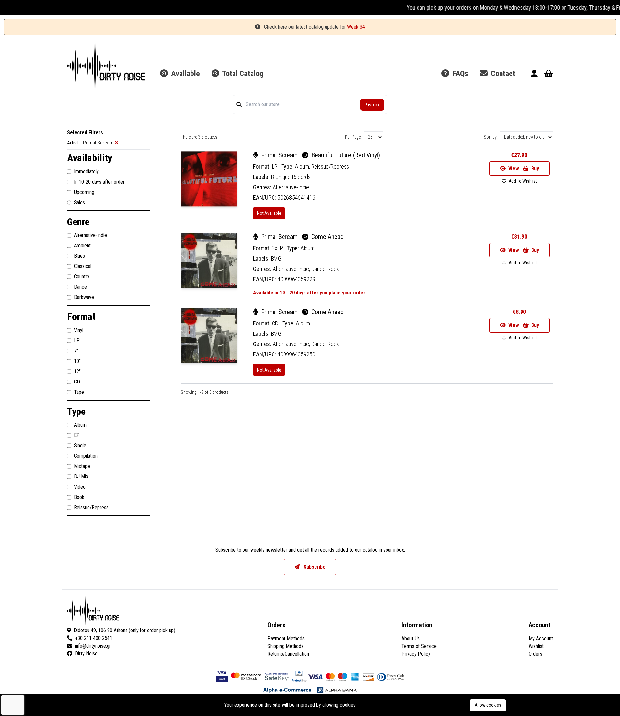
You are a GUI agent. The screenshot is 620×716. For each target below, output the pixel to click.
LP (77, 340)
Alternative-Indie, (292, 268)
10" (77, 361)
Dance (80, 287)
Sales (79, 202)
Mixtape (82, 466)
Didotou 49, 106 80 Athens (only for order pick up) (124, 630)
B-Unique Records (291, 177)
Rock (333, 268)
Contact (502, 73)
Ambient (82, 246)
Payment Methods (286, 638)
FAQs (459, 73)
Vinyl (78, 330)
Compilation (86, 456)
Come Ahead (327, 237)
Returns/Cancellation (288, 654)
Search (372, 104)
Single (80, 446)
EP (77, 435)
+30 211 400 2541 (93, 638)
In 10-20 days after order (99, 182)
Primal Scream (279, 155)
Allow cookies (488, 705)
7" (76, 351)
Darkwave (84, 297)
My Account (541, 638)
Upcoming (84, 192)
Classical (82, 266)
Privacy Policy (415, 654)
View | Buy (523, 168)
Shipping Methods (285, 646)
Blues (79, 256)
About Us (410, 638)
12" (77, 371)
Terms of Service (419, 646)
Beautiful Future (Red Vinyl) (345, 155)
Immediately (86, 171)
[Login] (534, 75)
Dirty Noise (86, 654)
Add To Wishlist (522, 181)
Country (81, 276)
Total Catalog (242, 73)
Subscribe (314, 567)
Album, (303, 166)
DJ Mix (81, 476)
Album (80, 425)
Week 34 (356, 27)
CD (77, 382)
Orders (535, 654)
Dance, (319, 268)
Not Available (269, 213)
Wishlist (536, 646)
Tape (79, 392)
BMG (276, 258)
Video (80, 487)
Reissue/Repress (91, 507)
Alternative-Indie (90, 235)
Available (184, 73)
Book (79, 497)
